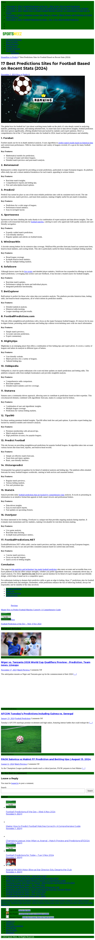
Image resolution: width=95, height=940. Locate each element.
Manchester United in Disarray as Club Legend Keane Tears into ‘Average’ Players (38, 889)
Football (51, 900)
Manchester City (6, 903)
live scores (28, 271)
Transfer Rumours (13, 49)
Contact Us (10, 921)
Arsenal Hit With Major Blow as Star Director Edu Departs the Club (39, 870)
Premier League (49, 903)
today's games (89, 903)
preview (57, 903)
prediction (35, 903)
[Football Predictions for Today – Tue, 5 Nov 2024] (11, 851)
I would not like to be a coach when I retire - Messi (26, 896)
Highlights (15, 53)
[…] (75, 674)
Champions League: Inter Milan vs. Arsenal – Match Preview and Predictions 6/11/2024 (48, 841)
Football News (11, 46)
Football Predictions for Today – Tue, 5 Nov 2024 (30, 855)
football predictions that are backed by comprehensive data (41, 495)
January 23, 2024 (7, 718)
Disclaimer (10, 933)
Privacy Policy (11, 930)
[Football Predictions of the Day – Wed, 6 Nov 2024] (11, 807)
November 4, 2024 (13, 872)
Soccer (67, 903)
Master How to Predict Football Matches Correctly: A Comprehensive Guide (43, 826)
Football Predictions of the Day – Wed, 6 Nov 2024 (30, 812)
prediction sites (12, 596)
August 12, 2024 (7, 764)
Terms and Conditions (14, 926)
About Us (10, 924)
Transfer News (5, 905)
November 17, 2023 (9, 670)
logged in (15, 783)
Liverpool (86, 900)
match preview (27, 903)
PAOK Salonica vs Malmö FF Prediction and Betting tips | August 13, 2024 (46, 759)
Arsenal (15, 900)
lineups (80, 900)
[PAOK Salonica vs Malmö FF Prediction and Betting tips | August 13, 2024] (21, 752)
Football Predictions (14, 40)
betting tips (10, 591)
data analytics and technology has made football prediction (34, 569)
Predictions (41, 903)
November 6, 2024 (13, 814)
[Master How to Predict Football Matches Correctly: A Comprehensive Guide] (11, 822)
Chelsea (46, 900)
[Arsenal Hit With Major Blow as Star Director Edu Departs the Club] (11, 865)
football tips (69, 900)
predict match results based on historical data (75, 143)
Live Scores (10, 51)
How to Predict (12, 42)
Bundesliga (28, 900)
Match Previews (12, 44)
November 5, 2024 (8, 74)
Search (3, 787)
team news (81, 903)
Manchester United (16, 903)
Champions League (37, 900)
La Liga (75, 900)
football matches (37, 222)
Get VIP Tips (11, 928)
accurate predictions (13, 589)
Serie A (62, 903)
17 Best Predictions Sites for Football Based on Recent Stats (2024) (32, 878)
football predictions (13, 593)
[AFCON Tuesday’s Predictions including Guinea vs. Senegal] (21, 707)
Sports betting (73, 903)
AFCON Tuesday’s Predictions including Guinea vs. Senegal (37, 713)
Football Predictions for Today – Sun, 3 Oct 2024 (25, 894)
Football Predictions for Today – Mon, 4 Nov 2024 (26, 892)
